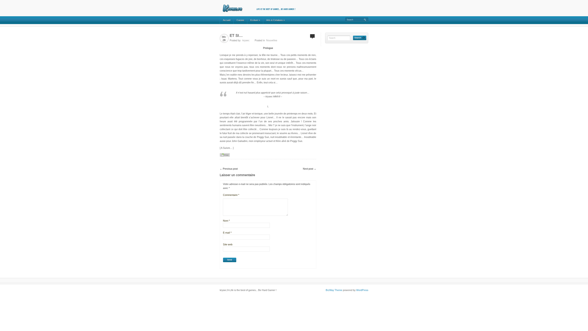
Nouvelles (271, 40)
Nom (226, 220)
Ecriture (255, 20)
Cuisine (240, 20)
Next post (309, 168)
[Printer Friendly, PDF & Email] (225, 155)
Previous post (229, 168)
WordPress (362, 290)
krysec (245, 40)
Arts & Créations (275, 20)
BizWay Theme (334, 290)
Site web (227, 244)
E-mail (227, 232)
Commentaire (231, 195)
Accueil (226, 20)
